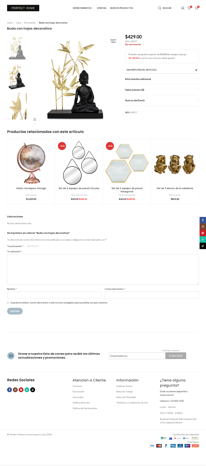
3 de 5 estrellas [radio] (33, 246)
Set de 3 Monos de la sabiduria (175, 188)
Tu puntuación (15, 246)
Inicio (10, 22)
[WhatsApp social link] (26, 389)
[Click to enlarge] (35, 119)
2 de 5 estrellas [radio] (30, 246)
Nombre (12, 288)
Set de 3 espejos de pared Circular (79, 188)
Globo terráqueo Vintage (31, 188)
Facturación (78, 391)
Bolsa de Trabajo (124, 391)
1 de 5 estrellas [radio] (28, 246)
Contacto (77, 386)
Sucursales (78, 397)
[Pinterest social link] (21, 389)
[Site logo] (23, 7)
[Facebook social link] (9, 389)
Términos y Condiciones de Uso (132, 402)
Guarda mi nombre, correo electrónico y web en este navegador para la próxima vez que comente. (59, 302)
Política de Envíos (81, 402)
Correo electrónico (115, 288)
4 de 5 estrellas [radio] (35, 246)
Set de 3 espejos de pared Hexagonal (127, 190)
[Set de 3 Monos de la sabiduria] (175, 163)
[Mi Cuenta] (183, 8)
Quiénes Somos (124, 386)
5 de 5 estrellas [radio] (37, 246)
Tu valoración (14, 251)
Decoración (30, 22)
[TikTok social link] (32, 389)
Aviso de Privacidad (126, 397)
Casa (18, 22)
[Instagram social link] (15, 389)
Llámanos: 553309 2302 (172, 400)
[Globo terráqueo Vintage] (31, 163)
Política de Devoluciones (85, 408)
